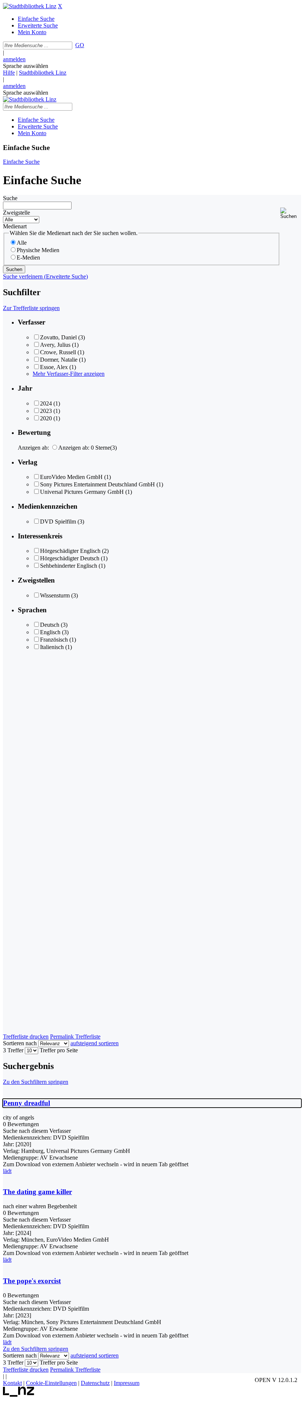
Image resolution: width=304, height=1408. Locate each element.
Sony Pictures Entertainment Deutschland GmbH (97, 484)
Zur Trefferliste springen (31, 308)
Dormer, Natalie (58, 359)
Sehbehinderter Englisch (68, 566)
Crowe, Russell (58, 352)
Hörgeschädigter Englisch (70, 551)
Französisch (54, 639)
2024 (46, 403)
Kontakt (12, 1383)
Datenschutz (95, 1383)
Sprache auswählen (25, 66)
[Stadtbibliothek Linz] (29, 6)
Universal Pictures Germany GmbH (82, 492)
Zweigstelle (16, 212)
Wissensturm (55, 595)
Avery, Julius (55, 345)
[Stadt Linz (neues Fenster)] (18, 1395)
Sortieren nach (20, 1043)
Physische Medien (38, 250)
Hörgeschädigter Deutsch (69, 558)
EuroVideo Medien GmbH (71, 477)
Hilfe (9, 72)
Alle (22, 242)
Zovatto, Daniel (58, 337)
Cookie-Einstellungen (51, 1383)
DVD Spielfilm (58, 521)
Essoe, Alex (54, 367)
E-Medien (28, 257)
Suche (10, 198)
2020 (46, 418)
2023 (46, 411)
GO (79, 45)
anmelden (14, 59)
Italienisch (52, 647)
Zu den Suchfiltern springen (35, 1082)
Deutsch (49, 625)
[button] (290, 213)
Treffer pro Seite (59, 1050)
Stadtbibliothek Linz (42, 72)
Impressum (126, 1383)
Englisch (50, 632)
